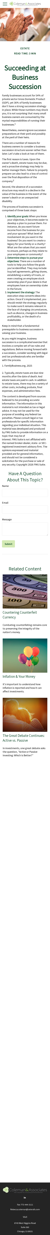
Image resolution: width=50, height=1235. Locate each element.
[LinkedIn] (25, 1197)
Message (7, 519)
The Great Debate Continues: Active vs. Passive (24, 738)
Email (5, 502)
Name (5, 486)
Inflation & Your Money (19, 676)
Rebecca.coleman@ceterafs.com (25, 1209)
